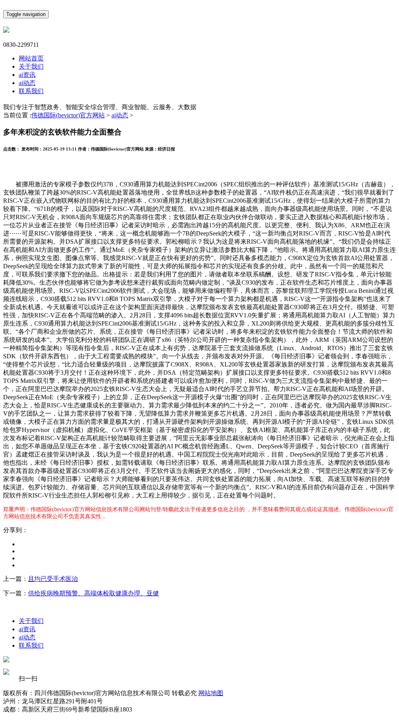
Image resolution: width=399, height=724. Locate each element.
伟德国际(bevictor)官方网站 (68, 115)
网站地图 (210, 693)
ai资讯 (27, 74)
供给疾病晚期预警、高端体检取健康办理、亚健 (93, 593)
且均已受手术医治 (53, 578)
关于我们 (31, 66)
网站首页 (31, 58)
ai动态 (27, 83)
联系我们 (31, 91)
